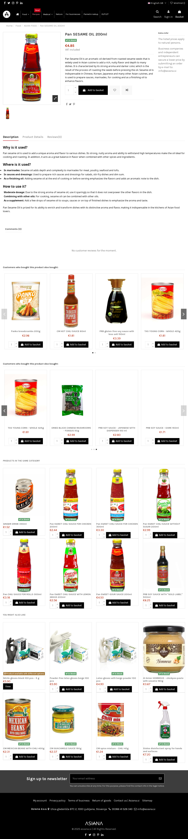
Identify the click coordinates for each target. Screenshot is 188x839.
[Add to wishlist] (114, 90)
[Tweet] (70, 104)
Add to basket (96, 90)
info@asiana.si (146, 809)
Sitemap (147, 800)
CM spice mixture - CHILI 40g (112, 748)
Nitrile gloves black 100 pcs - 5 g (21, 678)
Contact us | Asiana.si (127, 800)
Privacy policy (57, 800)
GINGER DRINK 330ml (15, 523)
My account (40, 800)
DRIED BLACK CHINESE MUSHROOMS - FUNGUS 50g (71, 429)
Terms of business (79, 800)
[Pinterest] (74, 104)
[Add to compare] (127, 90)
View (8, 686)
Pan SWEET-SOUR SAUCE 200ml (114, 594)
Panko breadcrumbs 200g (25, 331)
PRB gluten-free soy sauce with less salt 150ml (117, 332)
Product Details (32, 137)
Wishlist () (179, 2)
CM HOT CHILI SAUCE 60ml (71, 331)
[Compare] (44, 284)
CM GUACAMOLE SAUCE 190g (65, 748)
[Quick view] (44, 290)
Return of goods (101, 800)
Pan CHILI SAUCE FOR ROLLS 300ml (22, 594)
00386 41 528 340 (122, 809)
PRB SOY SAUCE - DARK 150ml (162, 427)
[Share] (66, 104)
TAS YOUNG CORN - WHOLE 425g (162, 331)
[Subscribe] (160, 778)
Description (11, 137)
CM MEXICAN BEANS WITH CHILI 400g (23, 748)
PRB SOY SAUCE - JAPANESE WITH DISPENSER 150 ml (116, 429)
